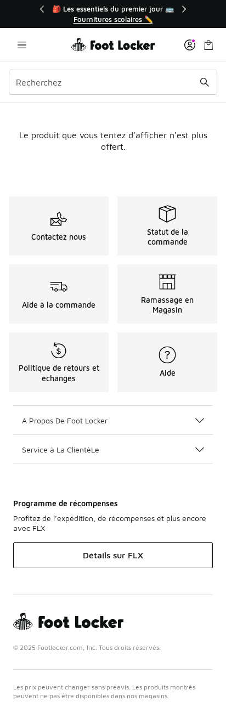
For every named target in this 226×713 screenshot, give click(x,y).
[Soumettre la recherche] (205, 82)
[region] (113, 14)
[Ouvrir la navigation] (22, 45)
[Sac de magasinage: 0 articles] (208, 45)
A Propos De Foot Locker (65, 420)
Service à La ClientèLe (60, 449)
